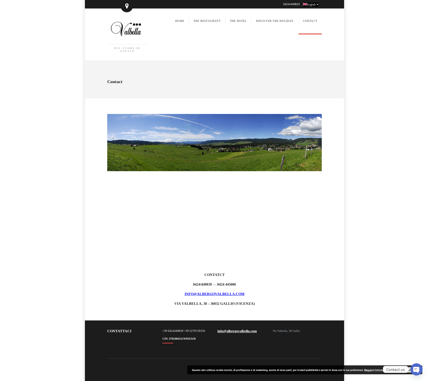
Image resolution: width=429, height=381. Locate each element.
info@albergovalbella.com (214, 294)
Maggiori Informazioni (377, 370)
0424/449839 (291, 4)
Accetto (407, 370)
